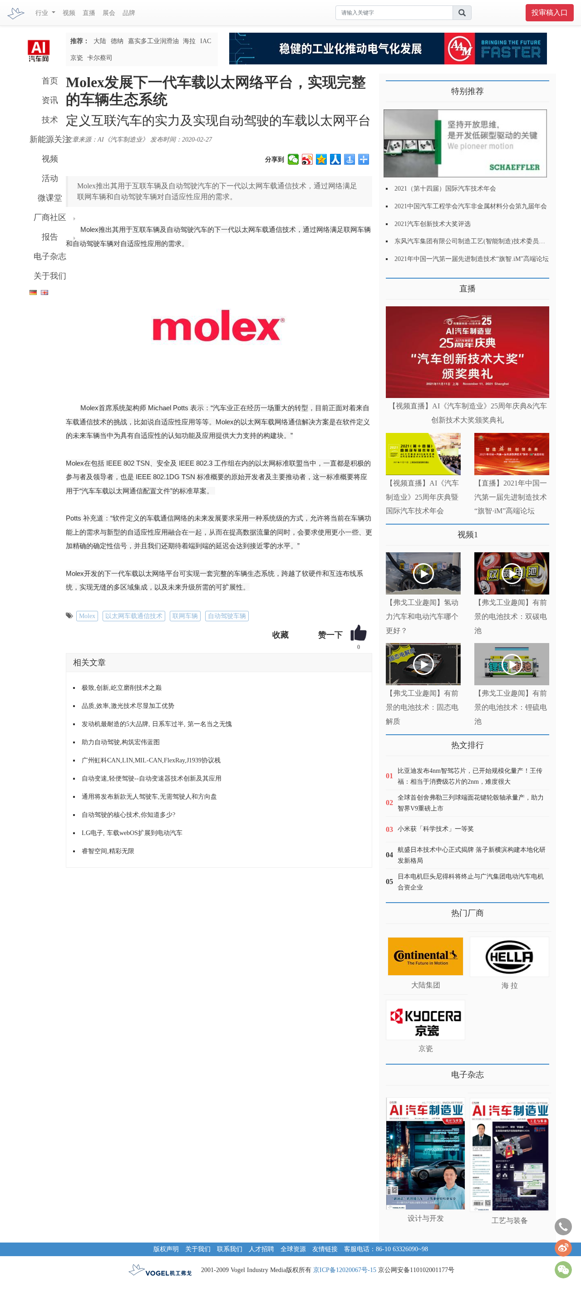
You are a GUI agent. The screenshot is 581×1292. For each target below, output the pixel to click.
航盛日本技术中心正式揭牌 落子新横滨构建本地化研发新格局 (472, 855)
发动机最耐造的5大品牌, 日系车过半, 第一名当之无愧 (157, 724)
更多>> (395, 285)
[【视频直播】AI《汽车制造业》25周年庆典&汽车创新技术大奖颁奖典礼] (467, 352)
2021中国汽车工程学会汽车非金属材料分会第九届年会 (470, 206)
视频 (69, 13)
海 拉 (510, 985)
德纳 (117, 41)
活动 (50, 178)
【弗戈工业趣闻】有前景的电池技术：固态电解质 (422, 707)
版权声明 (166, 1249)
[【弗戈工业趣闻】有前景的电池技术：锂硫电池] (511, 664)
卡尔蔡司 (100, 57)
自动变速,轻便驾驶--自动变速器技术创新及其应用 (152, 778)
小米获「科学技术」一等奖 (436, 828)
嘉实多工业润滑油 (153, 41)
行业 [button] (42, 13)
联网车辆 (185, 616)
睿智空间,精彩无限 (108, 851)
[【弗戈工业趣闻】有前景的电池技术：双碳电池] (511, 573)
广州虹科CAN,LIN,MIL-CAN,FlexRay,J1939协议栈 (151, 760)
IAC (205, 41)
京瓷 (76, 57)
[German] (31, 290)
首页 (50, 80)
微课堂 (50, 197)
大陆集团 (425, 985)
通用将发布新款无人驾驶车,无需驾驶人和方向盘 (149, 796)
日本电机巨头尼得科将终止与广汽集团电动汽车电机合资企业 (471, 882)
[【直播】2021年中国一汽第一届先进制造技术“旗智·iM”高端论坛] (511, 454)
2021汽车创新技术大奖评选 (432, 224)
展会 (109, 13)
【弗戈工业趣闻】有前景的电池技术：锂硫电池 (510, 707)
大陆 (100, 41)
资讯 (50, 100)
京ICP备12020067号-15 (344, 1270)
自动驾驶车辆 (227, 616)
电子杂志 (50, 256)
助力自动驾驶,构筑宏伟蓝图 (121, 742)
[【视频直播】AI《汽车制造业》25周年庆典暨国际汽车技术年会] (423, 454)
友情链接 (325, 1249)
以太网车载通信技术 (133, 616)
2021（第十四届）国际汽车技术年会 (445, 188)
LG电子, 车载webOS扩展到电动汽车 (132, 833)
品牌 (129, 13)
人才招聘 (261, 1249)
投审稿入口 (550, 12)
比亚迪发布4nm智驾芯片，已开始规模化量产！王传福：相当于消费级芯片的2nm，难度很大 (470, 776)
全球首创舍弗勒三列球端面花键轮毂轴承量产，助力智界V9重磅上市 (471, 803)
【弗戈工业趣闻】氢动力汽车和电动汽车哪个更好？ (422, 616)
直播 (89, 13)
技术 (50, 119)
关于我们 (50, 275)
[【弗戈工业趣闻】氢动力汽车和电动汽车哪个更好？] (423, 573)
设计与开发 (426, 1218)
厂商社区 (50, 217)
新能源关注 (50, 139)
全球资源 (293, 1249)
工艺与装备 (510, 1220)
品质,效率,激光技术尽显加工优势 (128, 705)
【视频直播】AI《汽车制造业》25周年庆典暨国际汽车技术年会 (422, 497)
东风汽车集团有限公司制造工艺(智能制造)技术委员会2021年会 (482, 241)
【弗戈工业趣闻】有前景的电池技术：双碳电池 (510, 616)
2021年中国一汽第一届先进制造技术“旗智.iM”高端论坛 (471, 258)
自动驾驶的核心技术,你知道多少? (128, 814)
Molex (87, 616)
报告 (50, 236)
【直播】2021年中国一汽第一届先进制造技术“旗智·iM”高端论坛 (510, 497)
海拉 (189, 41)
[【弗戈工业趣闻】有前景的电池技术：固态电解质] (423, 664)
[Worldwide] (43, 290)
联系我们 (229, 1249)
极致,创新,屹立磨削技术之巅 (122, 687)
